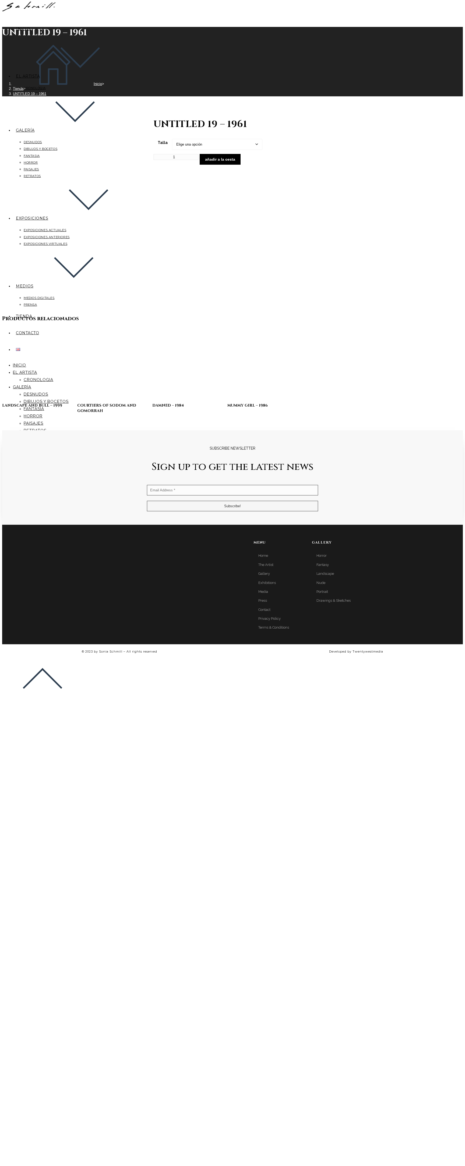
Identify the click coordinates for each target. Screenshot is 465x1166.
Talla (163, 142)
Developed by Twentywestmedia (356, 651)
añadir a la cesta (220, 159)
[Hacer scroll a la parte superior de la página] (42, 697)
